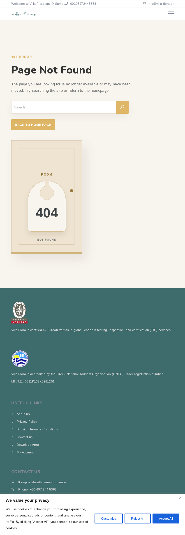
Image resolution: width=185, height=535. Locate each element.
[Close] (180, 497)
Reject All (137, 518)
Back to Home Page (33, 125)
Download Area (28, 444)
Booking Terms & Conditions (37, 429)
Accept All (166, 518)
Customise (108, 518)
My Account (25, 452)
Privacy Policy (27, 421)
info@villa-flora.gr (161, 3)
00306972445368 (82, 3)
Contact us (24, 437)
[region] (92, 514)
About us (23, 414)
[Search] (122, 107)
